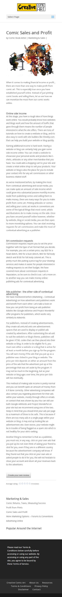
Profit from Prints (14, 507)
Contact (36, 589)
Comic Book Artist (17, 38)
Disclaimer (23, 589)
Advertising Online (14, 520)
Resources (47, 582)
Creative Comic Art (16, 582)
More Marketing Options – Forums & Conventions (29, 516)
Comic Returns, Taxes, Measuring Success (26, 503)
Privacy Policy (41, 586)
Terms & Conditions (21, 586)
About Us (33, 582)
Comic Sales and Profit (16, 512)
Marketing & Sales (36, 38)
